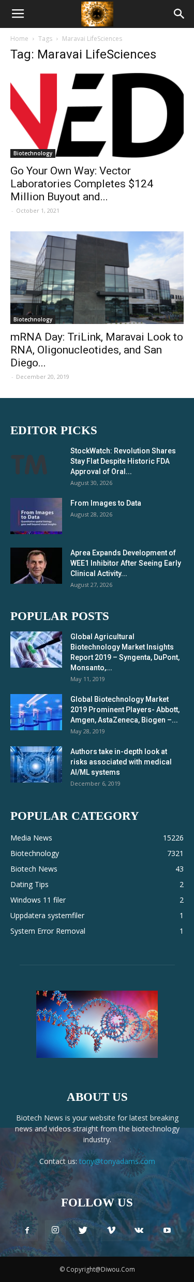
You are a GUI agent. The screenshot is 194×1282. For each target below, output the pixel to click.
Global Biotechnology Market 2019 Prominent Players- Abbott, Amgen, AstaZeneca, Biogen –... (125, 709)
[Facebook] (27, 1230)
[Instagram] (55, 1230)
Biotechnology (32, 153)
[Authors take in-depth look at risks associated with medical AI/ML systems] (36, 764)
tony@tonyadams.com (117, 1161)
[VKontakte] (139, 1230)
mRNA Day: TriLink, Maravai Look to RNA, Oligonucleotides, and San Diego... (96, 350)
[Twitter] (83, 1230)
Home (19, 38)
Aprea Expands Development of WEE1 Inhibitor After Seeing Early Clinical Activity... (125, 563)
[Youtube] (167, 1230)
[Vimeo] (111, 1230)
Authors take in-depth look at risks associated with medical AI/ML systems (121, 761)
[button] (179, 14)
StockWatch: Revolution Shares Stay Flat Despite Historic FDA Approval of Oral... (123, 461)
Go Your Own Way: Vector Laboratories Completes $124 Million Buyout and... (81, 184)
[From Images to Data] (36, 516)
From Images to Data (105, 503)
